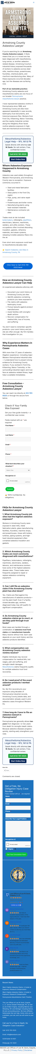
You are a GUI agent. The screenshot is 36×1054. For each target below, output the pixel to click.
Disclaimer (28, 1050)
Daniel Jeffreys (15, 961)
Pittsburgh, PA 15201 (9, 1043)
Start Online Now (18, 159)
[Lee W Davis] (8, 2)
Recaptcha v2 (10, 476)
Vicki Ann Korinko (15, 922)
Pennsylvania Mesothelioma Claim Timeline (17, 997)
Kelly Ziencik (14, 948)
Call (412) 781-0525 (18, 154)
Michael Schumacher (17, 909)
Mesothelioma (8, 667)
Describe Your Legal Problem (16, 819)
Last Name (9, 435)
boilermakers (8, 220)
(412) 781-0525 (11, 1030)
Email (8, 444)
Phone (8, 454)
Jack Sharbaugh (15, 935)
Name (8, 796)
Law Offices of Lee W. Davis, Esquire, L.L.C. (20, 894)
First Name (9, 425)
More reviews (18, 972)
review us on (15, 905)
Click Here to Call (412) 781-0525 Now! (18, 266)
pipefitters (27, 220)
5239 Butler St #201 (9, 1039)
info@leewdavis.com (14, 1034)
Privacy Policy (17, 1050)
